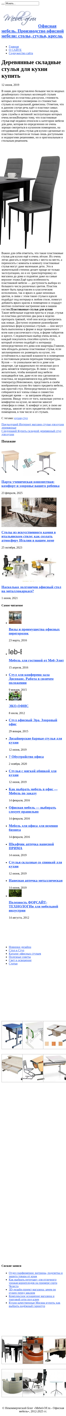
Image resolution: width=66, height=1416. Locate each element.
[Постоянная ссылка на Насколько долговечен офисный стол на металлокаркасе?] (28, 580)
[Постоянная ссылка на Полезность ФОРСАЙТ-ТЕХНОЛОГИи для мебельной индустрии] (15, 895)
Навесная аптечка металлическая (36, 880)
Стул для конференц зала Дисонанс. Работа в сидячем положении (31, 679)
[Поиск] (2, 4)
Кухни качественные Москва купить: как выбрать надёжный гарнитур (34, 1304)
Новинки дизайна (20, 947)
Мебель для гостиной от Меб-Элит (36, 660)
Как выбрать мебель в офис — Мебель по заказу (33, 791)
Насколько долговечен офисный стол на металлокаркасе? (31, 589)
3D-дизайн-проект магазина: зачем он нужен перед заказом (32, 1291)
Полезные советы (20, 956)
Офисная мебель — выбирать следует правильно (32, 809)
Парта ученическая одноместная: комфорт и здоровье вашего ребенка (30, 484)
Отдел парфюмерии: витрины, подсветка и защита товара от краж (36, 1274)
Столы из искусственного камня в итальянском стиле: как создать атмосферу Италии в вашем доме (28, 536)
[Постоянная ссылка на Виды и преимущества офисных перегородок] (15, 622)
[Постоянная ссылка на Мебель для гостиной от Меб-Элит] (15, 653)
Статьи (13, 963)
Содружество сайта (21, 53)
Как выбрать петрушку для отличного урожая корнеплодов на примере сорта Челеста (33, 1283)
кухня (18, 418)
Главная (14, 46)
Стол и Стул (16, 950)
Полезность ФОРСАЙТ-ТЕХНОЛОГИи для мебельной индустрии (33, 906)
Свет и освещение (20, 960)
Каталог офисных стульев (25, 953)
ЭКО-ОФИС (19, 706)
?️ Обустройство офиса (26, 757)
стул (25, 418)
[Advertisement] (28, 932)
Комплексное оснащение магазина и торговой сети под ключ (31, 1298)
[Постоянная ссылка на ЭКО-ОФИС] (15, 699)
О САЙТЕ (15, 49)
